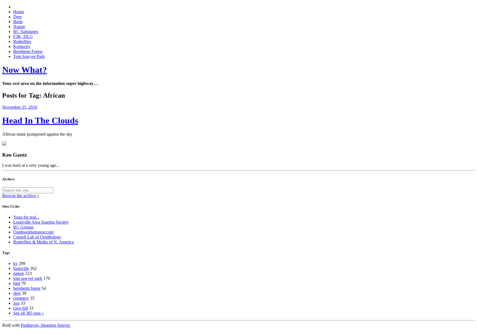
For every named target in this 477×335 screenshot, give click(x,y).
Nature (19, 26)
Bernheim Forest (27, 51)
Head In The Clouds (40, 120)
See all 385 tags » (28, 313)
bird (16, 283)
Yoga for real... (26, 217)
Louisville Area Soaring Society (41, 222)
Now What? (24, 70)
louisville (21, 268)
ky (15, 263)
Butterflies (22, 41)
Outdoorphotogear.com (33, 232)
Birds (18, 21)
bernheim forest (26, 288)
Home (18, 11)
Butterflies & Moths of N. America (43, 242)
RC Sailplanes (25, 31)
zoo (16, 303)
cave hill (20, 308)
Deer (17, 16)
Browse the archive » (20, 195)
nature (18, 273)
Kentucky (21, 46)
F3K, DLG (23, 36)
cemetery (21, 298)
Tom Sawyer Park (29, 56)
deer (17, 293)
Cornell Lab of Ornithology (37, 237)
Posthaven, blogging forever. (46, 325)
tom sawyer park (27, 278)
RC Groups (23, 227)
